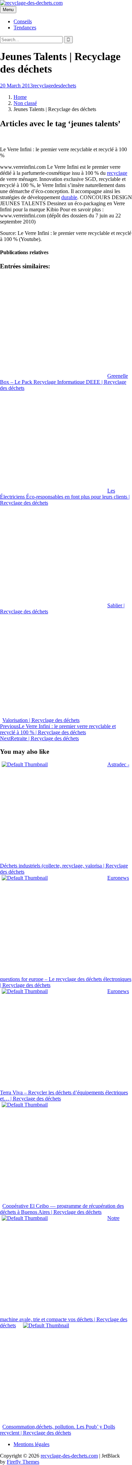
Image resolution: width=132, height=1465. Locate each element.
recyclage (117, 173)
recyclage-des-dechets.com (69, 1456)
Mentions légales (31, 1444)
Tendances (25, 27)
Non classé (25, 103)
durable (69, 197)
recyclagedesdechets (54, 85)
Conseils (23, 21)
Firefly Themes (23, 1462)
